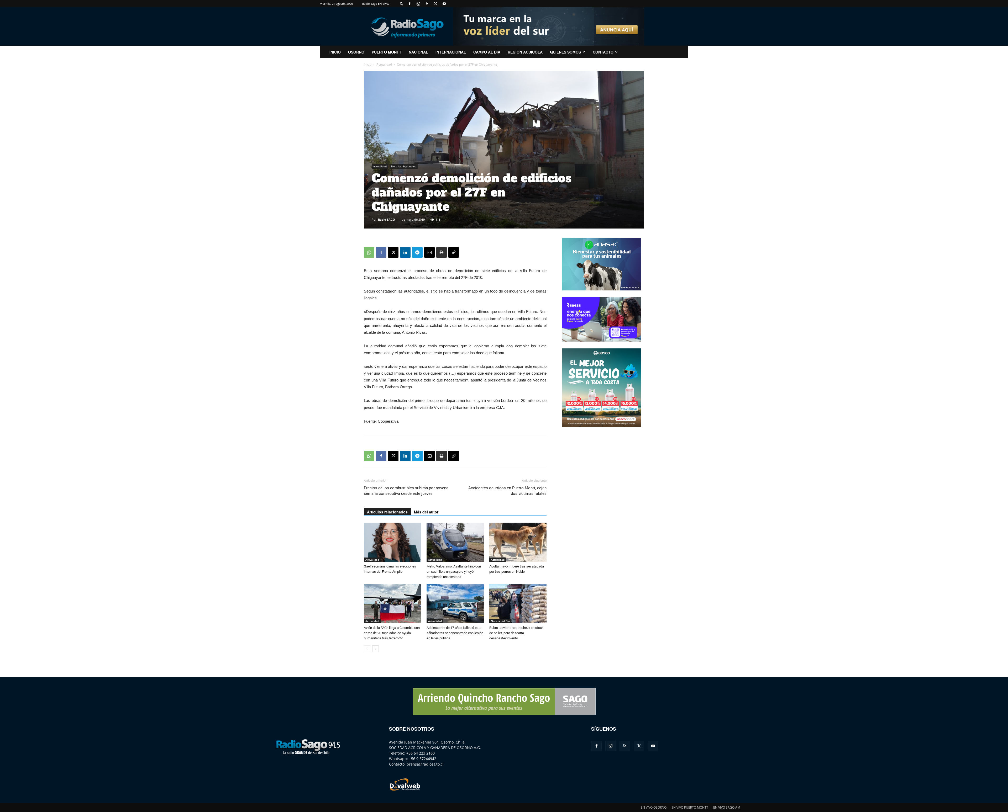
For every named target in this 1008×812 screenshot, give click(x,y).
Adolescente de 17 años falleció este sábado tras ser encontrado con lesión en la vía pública (455, 633)
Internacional (450, 52)
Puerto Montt (386, 52)
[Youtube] (444, 3)
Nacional (418, 52)
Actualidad (384, 64)
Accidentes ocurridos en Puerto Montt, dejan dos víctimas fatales (507, 491)
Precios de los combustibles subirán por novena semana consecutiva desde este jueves (406, 491)
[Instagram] (418, 3)
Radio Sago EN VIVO (375, 4)
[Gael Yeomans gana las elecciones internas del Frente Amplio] (392, 542)
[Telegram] (417, 252)
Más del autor (426, 511)
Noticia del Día (500, 621)
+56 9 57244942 (422, 758)
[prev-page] (367, 648)
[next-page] (375, 648)
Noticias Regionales (403, 166)
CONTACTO (603, 52)
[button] (402, 4)
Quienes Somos (565, 52)
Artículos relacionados (387, 511)
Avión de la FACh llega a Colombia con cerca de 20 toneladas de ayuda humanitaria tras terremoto (392, 633)
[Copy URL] (453, 252)
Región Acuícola (525, 52)
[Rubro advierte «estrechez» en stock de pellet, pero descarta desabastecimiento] (518, 603)
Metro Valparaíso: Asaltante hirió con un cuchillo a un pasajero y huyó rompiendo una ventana (454, 571)
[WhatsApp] (369, 252)
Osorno (356, 52)
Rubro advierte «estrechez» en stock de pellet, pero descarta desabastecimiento (516, 633)
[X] (435, 3)
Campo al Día (486, 52)
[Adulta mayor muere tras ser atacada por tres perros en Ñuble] (518, 542)
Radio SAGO (386, 219)
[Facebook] (409, 3)
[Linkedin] (405, 252)
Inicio (367, 64)
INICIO (335, 52)
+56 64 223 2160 (420, 753)
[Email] (429, 252)
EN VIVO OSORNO (653, 807)
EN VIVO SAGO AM (726, 807)
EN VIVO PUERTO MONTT (689, 807)
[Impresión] (441, 252)
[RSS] (427, 3)
